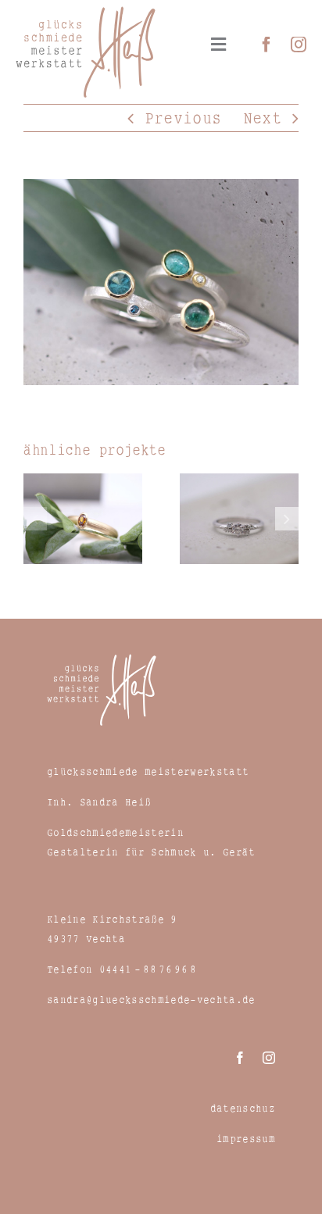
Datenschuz (242, 1108)
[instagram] (298, 44)
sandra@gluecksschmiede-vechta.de (151, 999)
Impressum (245, 1138)
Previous (183, 118)
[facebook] (266, 44)
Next (262, 118)
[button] (35, 518)
